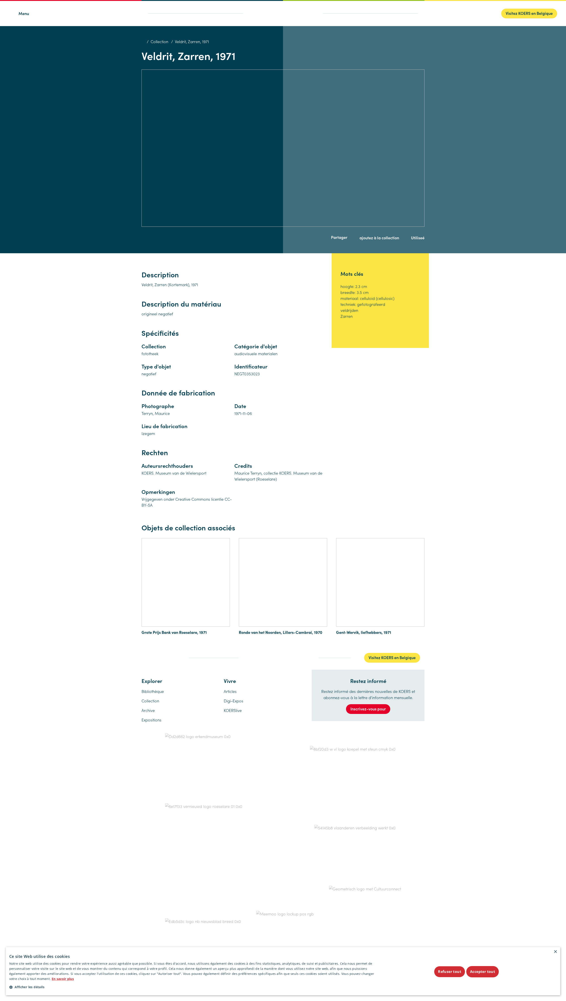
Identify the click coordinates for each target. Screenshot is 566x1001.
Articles (230, 691)
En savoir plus (63, 979)
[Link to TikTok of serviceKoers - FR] (169, 658)
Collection (159, 41)
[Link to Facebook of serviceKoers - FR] (143, 657)
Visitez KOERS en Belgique (529, 13)
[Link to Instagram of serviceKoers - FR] (161, 657)
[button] (192, 987)
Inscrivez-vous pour (368, 708)
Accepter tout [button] (482, 971)
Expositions (151, 720)
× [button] (555, 951)
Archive (148, 710)
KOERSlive (233, 710)
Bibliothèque (153, 691)
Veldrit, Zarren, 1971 (192, 41)
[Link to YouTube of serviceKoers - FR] (179, 657)
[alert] (283, 971)
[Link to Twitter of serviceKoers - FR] (151, 657)
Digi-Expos (233, 701)
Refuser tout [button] (449, 971)
